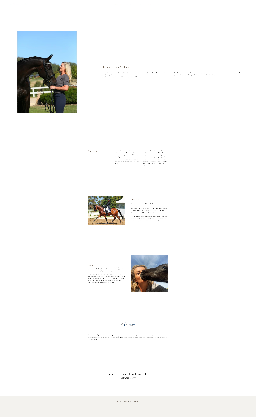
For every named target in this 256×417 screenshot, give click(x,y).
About (140, 4)
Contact (149, 4)
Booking (160, 4)
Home (108, 4)
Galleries (118, 4)
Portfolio (129, 4)
